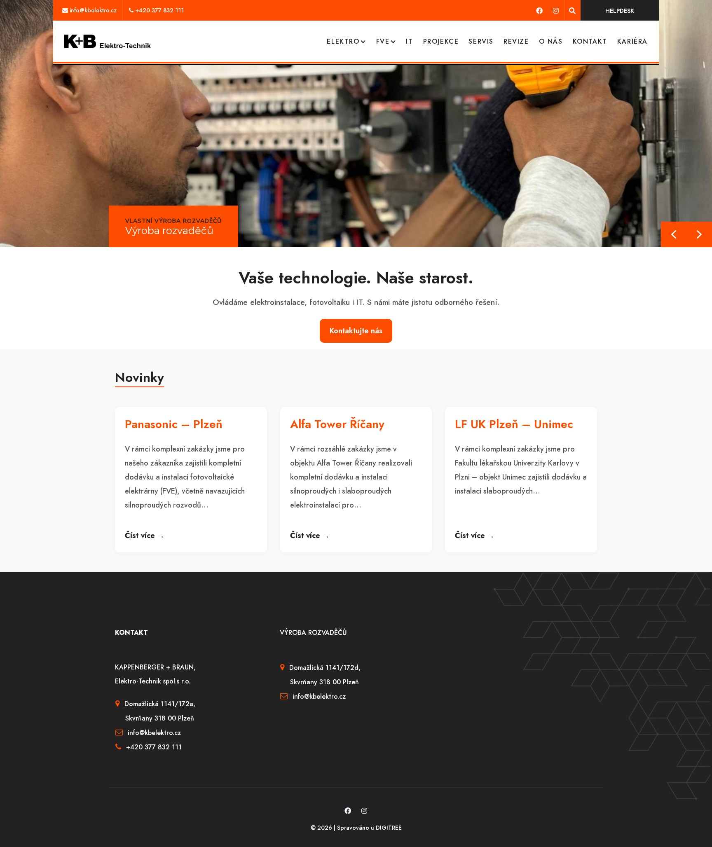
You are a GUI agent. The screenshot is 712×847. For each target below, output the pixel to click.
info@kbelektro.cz (93, 10)
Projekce (441, 41)
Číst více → (144, 535)
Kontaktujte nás (356, 330)
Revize (516, 41)
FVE (383, 41)
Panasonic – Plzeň (173, 424)
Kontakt (590, 41)
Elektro (343, 41)
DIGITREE (389, 828)
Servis (481, 41)
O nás (551, 41)
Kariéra (632, 41)
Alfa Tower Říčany (337, 424)
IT (409, 41)
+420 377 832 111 (159, 10)
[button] (699, 234)
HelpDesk (619, 11)
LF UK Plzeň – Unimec (514, 424)
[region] (356, 123)
